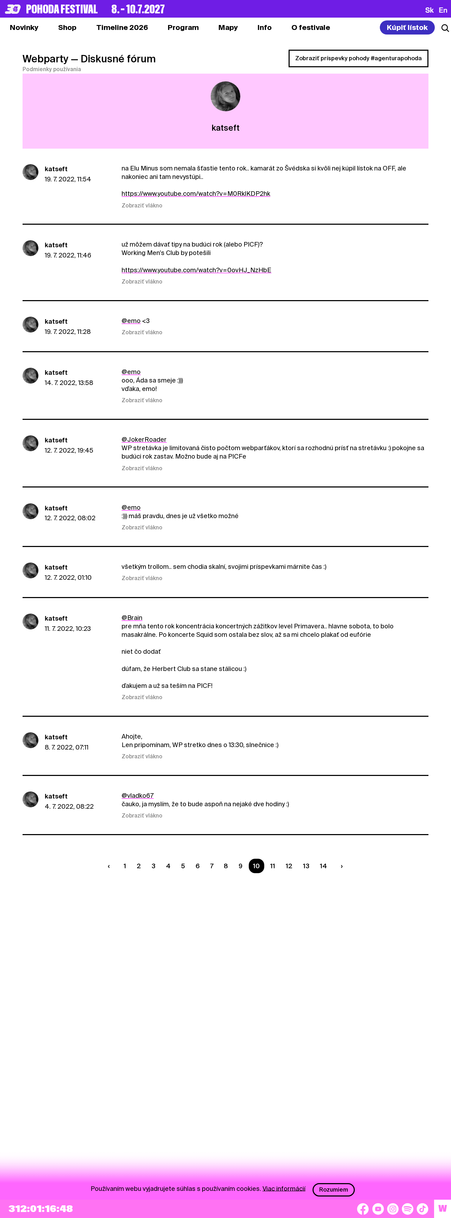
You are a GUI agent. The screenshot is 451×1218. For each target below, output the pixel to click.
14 (323, 866)
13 (306, 866)
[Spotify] (408, 1209)
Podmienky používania (52, 69)
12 (289, 866)
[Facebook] (363, 1209)
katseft (56, 169)
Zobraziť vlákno (142, 206)
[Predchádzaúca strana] (111, 866)
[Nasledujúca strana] (340, 866)
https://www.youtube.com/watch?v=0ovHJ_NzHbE (196, 270)
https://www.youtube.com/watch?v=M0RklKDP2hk (196, 193)
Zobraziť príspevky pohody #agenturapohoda (358, 58)
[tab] (67, 27)
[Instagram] (393, 1209)
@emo (131, 320)
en (443, 9)
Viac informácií (283, 1188)
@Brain (132, 617)
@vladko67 (138, 795)
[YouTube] (378, 1209)
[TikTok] (422, 1209)
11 (272, 866)
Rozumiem (333, 1189)
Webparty (45, 59)
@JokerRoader (144, 439)
